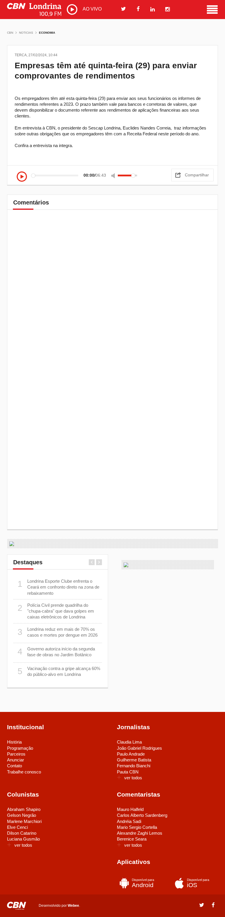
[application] (79, 175)
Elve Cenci (17, 827)
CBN (10, 32)
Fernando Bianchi (133, 765)
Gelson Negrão (21, 815)
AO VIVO (91, 8)
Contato (14, 765)
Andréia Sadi (129, 821)
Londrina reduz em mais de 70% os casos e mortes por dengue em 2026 (58, 632)
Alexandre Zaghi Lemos (139, 833)
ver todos (133, 777)
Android (143, 883)
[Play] (22, 177)
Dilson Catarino (21, 833)
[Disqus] (112, 296)
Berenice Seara (131, 838)
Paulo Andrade (131, 753)
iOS (198, 883)
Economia (47, 32)
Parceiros (16, 753)
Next (99, 562)
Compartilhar (197, 175)
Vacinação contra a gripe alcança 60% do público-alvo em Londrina (59, 671)
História (14, 741)
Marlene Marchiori (24, 821)
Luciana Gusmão (23, 838)
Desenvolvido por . (59, 906)
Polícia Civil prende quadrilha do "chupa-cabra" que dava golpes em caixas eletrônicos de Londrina (56, 611)
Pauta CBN (128, 771)
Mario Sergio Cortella (137, 827)
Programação (20, 748)
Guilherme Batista (134, 759)
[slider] (127, 175)
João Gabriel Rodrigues (139, 748)
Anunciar (15, 759)
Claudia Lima (129, 741)
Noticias (26, 32)
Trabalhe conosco (24, 771)
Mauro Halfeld (130, 809)
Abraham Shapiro (23, 809)
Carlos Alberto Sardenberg (142, 815)
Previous (92, 562)
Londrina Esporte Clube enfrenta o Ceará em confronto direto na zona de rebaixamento (59, 587)
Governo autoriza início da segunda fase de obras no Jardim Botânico (56, 651)
